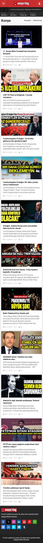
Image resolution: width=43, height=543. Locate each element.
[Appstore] (8, 527)
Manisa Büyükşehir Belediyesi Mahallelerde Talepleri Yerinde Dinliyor (26, 9)
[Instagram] (14, 522)
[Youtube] (24, 522)
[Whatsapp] (35, 522)
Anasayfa (27, 20)
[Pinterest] (29, 522)
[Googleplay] (14, 527)
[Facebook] (3, 522)
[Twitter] (8, 522)
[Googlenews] (3, 527)
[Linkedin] (19, 522)
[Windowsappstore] (19, 527)
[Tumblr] (24, 527)
